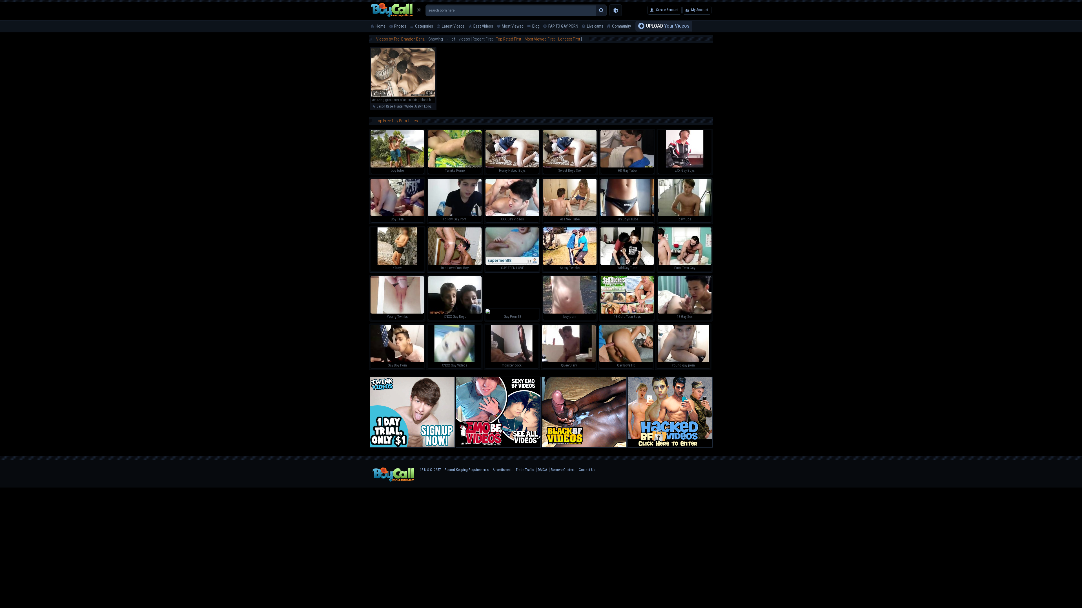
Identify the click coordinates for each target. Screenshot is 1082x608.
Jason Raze (385, 106)
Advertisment (502, 470)
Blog (536, 26)
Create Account (667, 10)
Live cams (595, 26)
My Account (699, 10)
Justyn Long (422, 106)
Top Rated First (508, 39)
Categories (424, 26)
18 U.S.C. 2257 (430, 470)
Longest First (569, 39)
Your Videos (667, 26)
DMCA (542, 470)
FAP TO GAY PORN (563, 26)
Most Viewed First (540, 39)
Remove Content (563, 470)
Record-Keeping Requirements (467, 470)
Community (621, 26)
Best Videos (483, 26)
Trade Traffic (525, 470)
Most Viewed (513, 26)
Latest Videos (453, 26)
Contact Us (587, 470)
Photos (400, 26)
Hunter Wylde (403, 106)
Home (380, 26)
